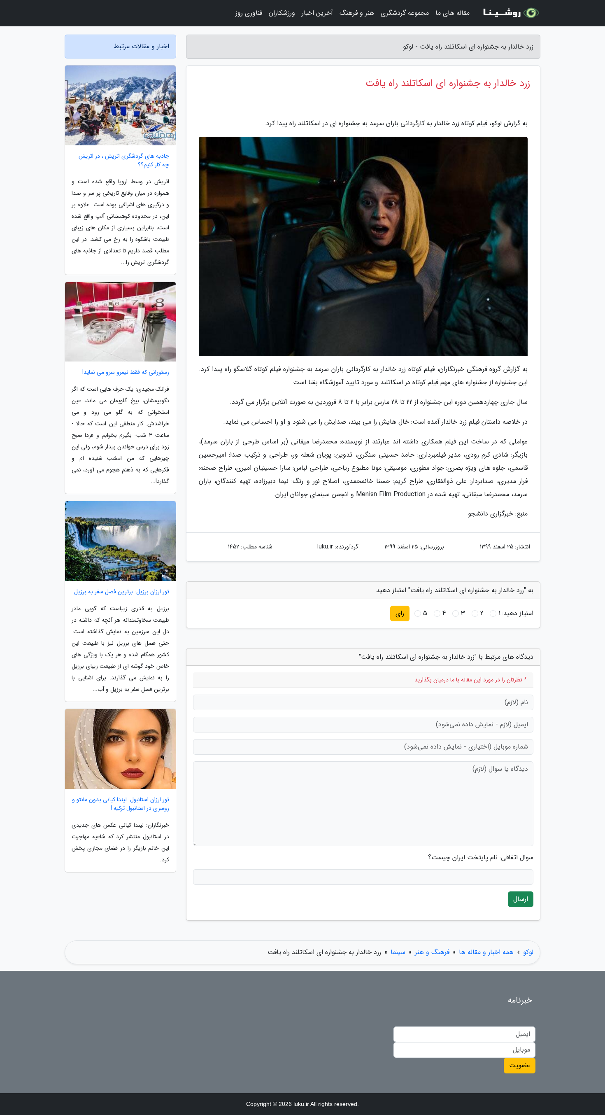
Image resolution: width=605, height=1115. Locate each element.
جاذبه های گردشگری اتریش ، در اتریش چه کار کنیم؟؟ (124, 160)
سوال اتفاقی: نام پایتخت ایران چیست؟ (480, 858)
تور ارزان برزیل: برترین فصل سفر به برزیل (121, 592)
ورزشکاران (282, 13)
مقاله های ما (452, 13)
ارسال (520, 899)
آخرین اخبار (317, 13)
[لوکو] (509, 13)
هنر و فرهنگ (357, 13)
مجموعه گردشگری (405, 13)
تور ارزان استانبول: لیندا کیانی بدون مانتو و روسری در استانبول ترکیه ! (120, 804)
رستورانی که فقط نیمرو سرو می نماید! (125, 372)
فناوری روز (248, 13)
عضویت (519, 1065)
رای (400, 613)
